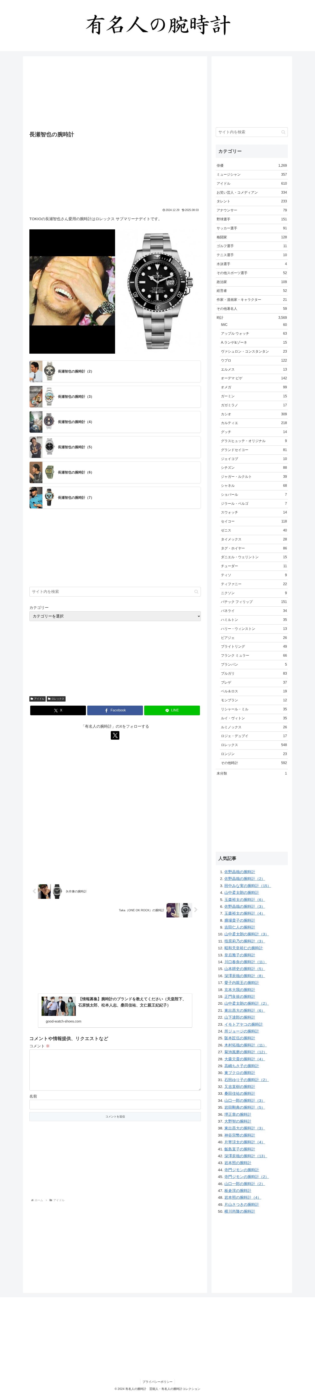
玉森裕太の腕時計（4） (244, 913)
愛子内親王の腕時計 (241, 983)
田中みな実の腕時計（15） (247, 886)
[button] (196, 591)
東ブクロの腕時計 (239, 1073)
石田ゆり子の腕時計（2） (246, 1080)
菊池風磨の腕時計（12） (245, 1052)
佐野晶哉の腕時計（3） (244, 906)
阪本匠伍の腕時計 (239, 1038)
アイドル (39, 698)
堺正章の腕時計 (237, 1114)
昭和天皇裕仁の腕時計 (243, 948)
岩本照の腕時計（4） (242, 1197)
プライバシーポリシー (157, 1381)
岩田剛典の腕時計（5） (244, 1107)
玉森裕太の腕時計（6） (244, 900)
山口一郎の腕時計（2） (244, 1184)
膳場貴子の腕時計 (239, 920)
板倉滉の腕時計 (237, 1191)
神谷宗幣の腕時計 (239, 1135)
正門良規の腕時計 (239, 996)
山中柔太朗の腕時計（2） (246, 1003)
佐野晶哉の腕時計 (239, 872)
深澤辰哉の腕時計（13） (245, 1156)
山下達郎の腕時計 (239, 1017)
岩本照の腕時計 (237, 1163)
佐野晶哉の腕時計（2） (244, 879)
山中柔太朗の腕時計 (241, 892)
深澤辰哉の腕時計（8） (244, 976)
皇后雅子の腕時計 (239, 955)
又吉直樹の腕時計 (239, 1087)
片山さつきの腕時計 (241, 1204)
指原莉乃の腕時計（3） (244, 941)
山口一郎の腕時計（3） (244, 1100)
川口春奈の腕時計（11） (245, 962)
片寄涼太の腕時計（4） (244, 1142)
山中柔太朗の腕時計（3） (246, 934)
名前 (33, 1096)
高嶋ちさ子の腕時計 (241, 1066)
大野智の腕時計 (237, 1121)
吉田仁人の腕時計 (239, 927)
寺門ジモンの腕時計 (241, 1170)
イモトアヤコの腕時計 (243, 1024)
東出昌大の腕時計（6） (244, 1010)
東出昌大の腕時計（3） (244, 1128)
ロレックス (57, 698)
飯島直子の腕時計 (239, 1149)
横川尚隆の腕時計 (239, 1211)
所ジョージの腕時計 (241, 1031)
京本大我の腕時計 (239, 990)
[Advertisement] (115, 94)
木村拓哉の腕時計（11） (245, 1045)
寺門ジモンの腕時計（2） (246, 1177)
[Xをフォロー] (115, 735)
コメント (39, 1046)
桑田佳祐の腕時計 (239, 1093)
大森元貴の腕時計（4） (244, 1059)
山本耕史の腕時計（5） (244, 969)
